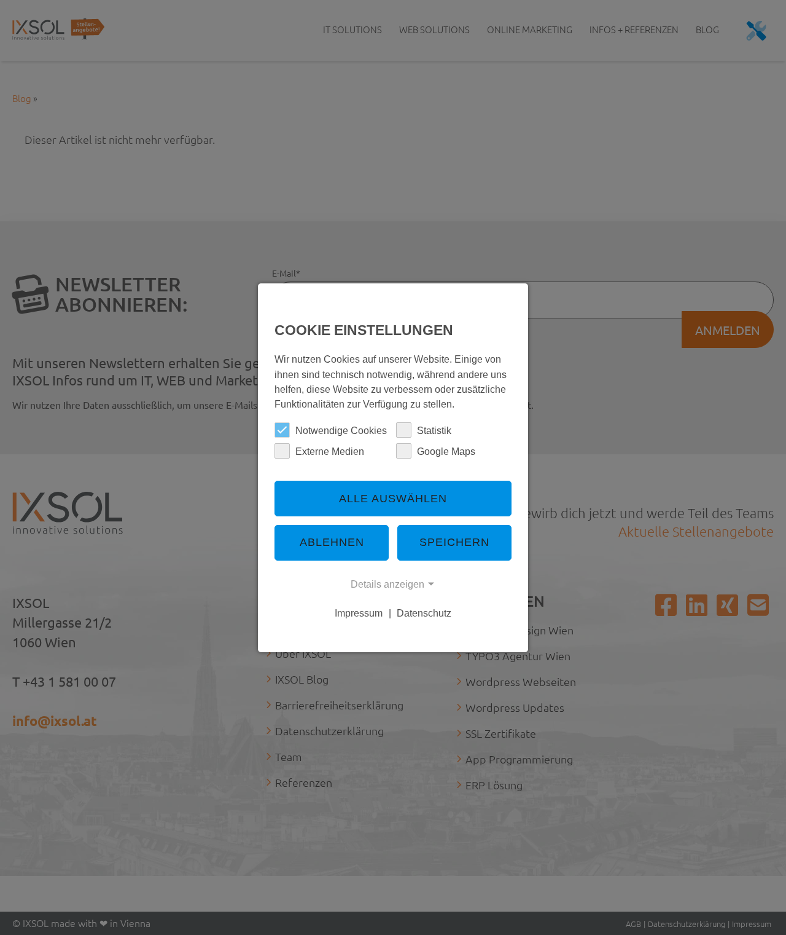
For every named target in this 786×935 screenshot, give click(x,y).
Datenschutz (424, 612)
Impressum (359, 612)
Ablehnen (332, 542)
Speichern (454, 542)
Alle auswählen (393, 498)
